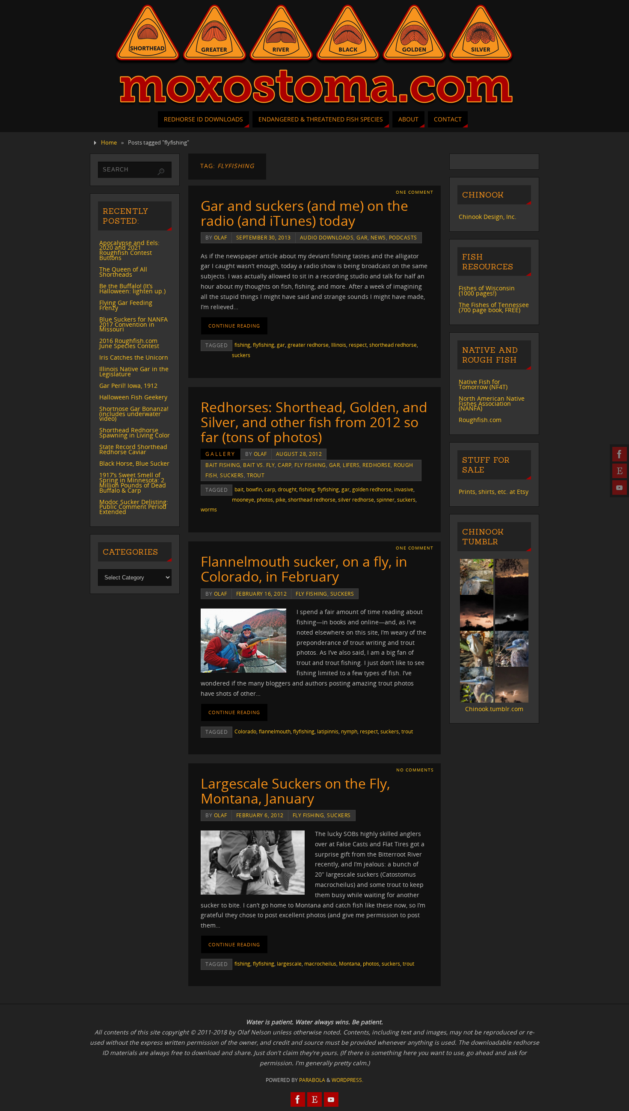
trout (256, 475)
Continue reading (234, 325)
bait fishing (222, 464)
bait (238, 489)
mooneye (243, 499)
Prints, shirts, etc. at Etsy (493, 492)
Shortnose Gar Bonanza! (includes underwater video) (134, 414)
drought (287, 489)
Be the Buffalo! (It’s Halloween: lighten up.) (132, 288)
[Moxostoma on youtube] (619, 487)
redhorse (376, 464)
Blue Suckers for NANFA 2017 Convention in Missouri (133, 324)
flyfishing (263, 344)
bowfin (254, 489)
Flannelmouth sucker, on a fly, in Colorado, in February (304, 568)
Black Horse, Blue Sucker (134, 463)
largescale (289, 963)
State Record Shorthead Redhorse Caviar (133, 449)
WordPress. (347, 1080)
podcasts (403, 237)
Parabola (312, 1080)
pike (280, 499)
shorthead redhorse (393, 344)
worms (209, 509)
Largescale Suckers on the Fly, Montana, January (295, 790)
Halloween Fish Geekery (133, 397)
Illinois (338, 344)
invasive (403, 489)
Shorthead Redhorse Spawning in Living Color (134, 432)
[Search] (161, 172)
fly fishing (310, 464)
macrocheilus (320, 963)
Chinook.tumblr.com (494, 709)
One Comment (414, 192)
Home (109, 142)
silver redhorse (356, 499)
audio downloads (327, 237)
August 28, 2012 (299, 453)
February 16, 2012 (261, 593)
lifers (351, 464)
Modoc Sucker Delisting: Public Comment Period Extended (133, 507)
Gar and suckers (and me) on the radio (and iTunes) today (304, 213)
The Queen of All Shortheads (123, 271)
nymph (349, 731)
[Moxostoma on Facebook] (619, 454)
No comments (414, 770)
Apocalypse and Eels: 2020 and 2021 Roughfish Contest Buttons (129, 250)
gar (362, 237)
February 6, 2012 (260, 815)
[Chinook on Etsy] (619, 471)
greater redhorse (308, 344)
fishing (242, 344)
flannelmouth (275, 731)
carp (284, 464)
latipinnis (327, 731)
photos (265, 499)
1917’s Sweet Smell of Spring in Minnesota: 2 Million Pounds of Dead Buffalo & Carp (132, 482)
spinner (386, 499)
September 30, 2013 (263, 237)
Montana (349, 963)
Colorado (245, 731)
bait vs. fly (259, 464)
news (378, 237)
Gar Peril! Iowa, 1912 (128, 385)
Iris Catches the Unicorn (133, 357)
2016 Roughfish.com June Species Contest (129, 343)
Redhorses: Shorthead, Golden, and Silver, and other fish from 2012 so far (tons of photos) (314, 422)
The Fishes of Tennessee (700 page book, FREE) (494, 307)
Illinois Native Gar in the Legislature (134, 371)
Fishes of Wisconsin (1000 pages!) (487, 290)
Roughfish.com (480, 420)
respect (358, 344)
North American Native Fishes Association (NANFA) (492, 403)
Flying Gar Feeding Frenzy (125, 305)
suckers (241, 355)
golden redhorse (372, 489)
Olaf (220, 237)
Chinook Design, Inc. (487, 217)
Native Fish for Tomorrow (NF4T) (483, 384)
